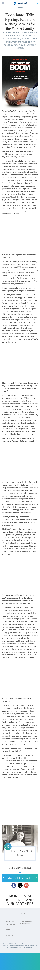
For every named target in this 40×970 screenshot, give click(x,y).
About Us (9, 913)
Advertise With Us (12, 916)
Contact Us (10, 919)
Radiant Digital (11, 935)
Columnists (10, 922)
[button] (36, 3)
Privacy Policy (25, 913)
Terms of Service (26, 916)
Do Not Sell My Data (27, 919)
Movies (20, 7)
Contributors (11, 925)
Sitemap (8, 932)
